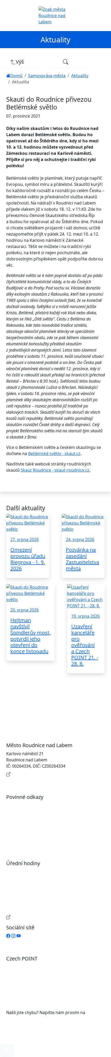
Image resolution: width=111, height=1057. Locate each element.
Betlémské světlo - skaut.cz (54, 453)
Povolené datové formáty (36, 822)
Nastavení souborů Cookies (38, 838)
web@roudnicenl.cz (25, 1019)
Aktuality (79, 75)
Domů (16, 75)
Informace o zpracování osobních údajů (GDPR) (57, 830)
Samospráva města (47, 75)
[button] (7, 1051)
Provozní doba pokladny (35, 917)
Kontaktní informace (31, 774)
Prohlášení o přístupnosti (36, 805)
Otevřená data (25, 814)
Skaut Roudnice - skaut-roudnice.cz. (55, 470)
